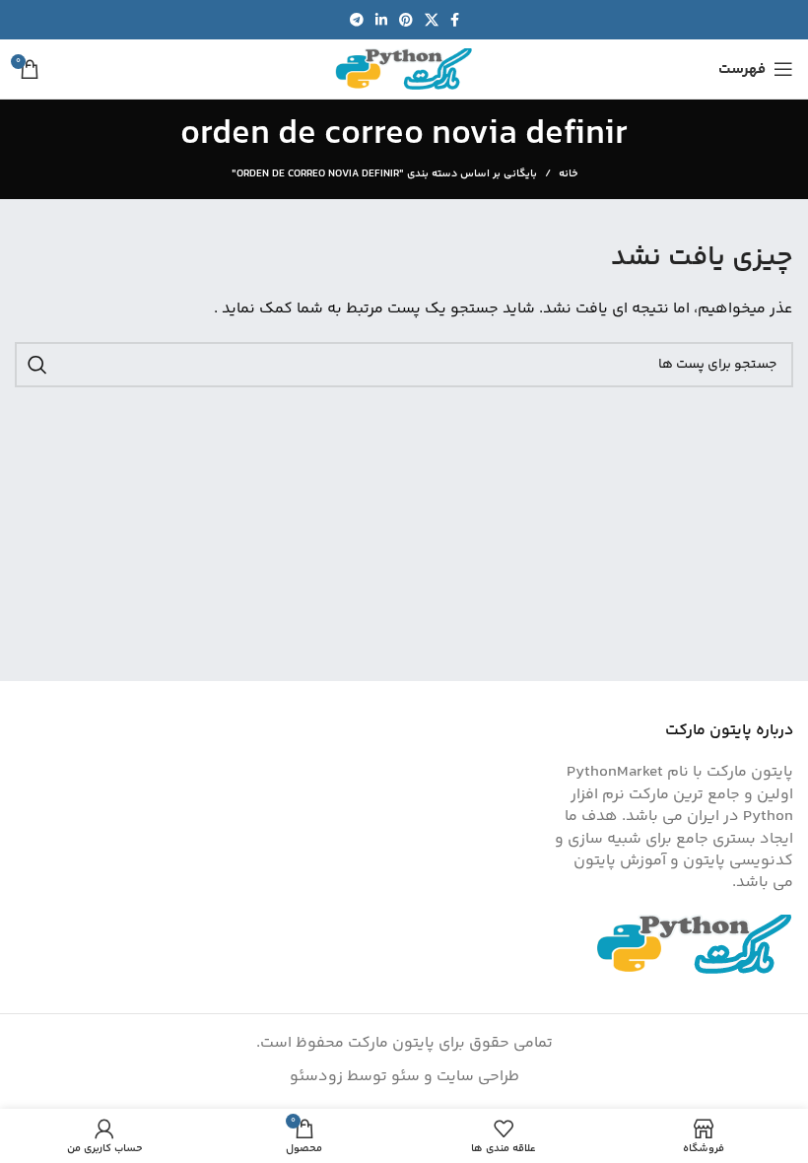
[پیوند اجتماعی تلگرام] (357, 20)
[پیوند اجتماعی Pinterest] (406, 20)
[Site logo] (404, 69)
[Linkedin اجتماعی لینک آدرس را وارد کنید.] (381, 20)
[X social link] (431, 20)
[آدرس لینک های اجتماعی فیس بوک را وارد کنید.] (454, 20)
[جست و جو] (37, 364)
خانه (568, 174)
